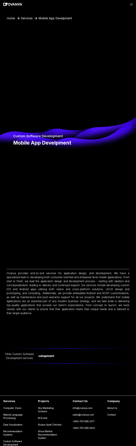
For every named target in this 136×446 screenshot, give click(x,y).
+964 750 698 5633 (84, 428)
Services (9, 401)
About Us (112, 408)
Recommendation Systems (12, 433)
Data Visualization (13, 424)
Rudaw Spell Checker (50, 424)
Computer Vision (12, 408)
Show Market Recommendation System (47, 434)
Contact (111, 414)
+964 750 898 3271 (83, 421)
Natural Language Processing (13, 416)
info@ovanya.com (82, 408)
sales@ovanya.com (83, 414)
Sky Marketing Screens (46, 410)
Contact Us (80, 401)
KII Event (42, 418)
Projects (43, 401)
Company (113, 401)
